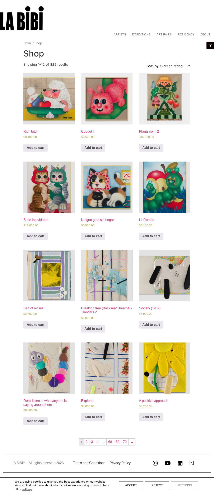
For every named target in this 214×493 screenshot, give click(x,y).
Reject (157, 485)
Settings (184, 485)
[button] (210, 45)
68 (110, 442)
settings (27, 489)
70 (125, 442)
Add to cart (35, 147)
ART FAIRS (164, 34)
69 (117, 442)
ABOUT (205, 34)
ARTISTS (120, 34)
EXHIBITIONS (141, 34)
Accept (131, 485)
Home (27, 43)
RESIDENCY (186, 34)
